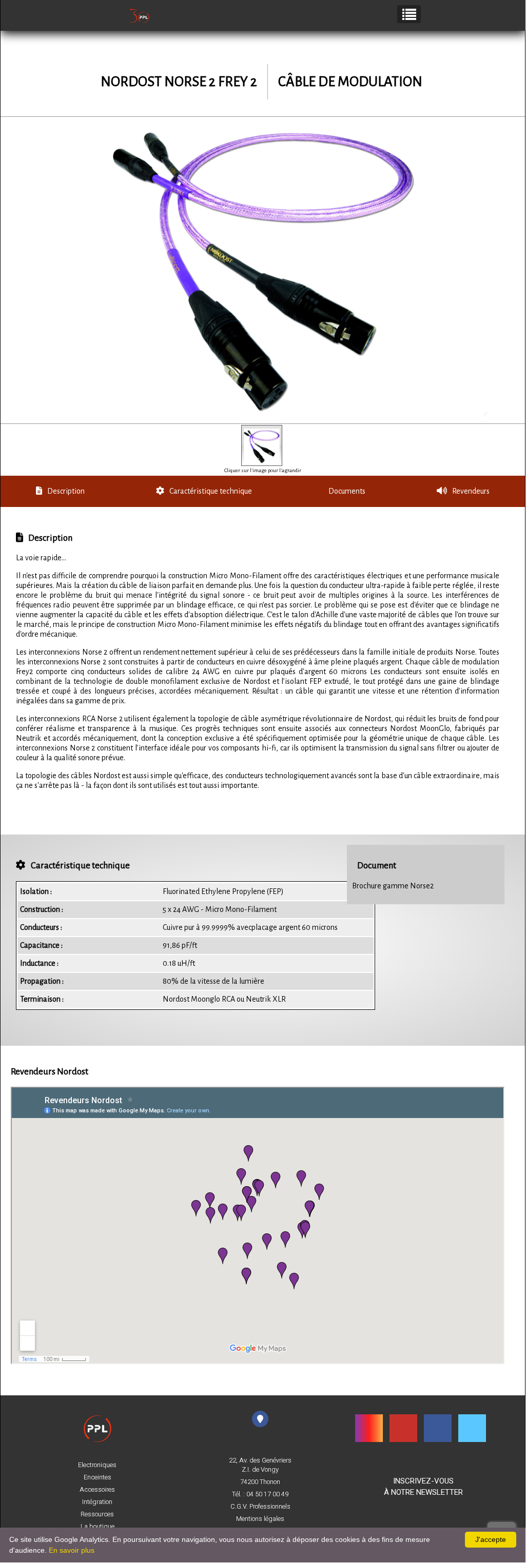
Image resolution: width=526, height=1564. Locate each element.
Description (66, 491)
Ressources (97, 1514)
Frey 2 (237, 81)
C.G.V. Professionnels (260, 1506)
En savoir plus (71, 1550)
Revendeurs (471, 491)
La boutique (97, 1526)
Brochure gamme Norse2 (393, 886)
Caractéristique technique (210, 491)
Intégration (97, 1502)
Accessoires (97, 1489)
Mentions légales (260, 1519)
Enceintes (97, 1477)
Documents (346, 491)
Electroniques (97, 1465)
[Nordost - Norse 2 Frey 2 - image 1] (261, 445)
